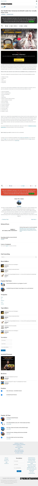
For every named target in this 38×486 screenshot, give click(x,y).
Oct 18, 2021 (8, 419)
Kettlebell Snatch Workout (11, 394)
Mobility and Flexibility (26, 230)
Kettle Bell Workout (31, 457)
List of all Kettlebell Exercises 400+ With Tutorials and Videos (18, 422)
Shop (2, 1)
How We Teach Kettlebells (19, 451)
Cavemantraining (29, 228)
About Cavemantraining (19, 450)
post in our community (24, 137)
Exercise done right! (23, 229)
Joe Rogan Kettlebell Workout (12, 417)
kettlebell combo (10, 14)
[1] (3, 284)
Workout (2, 300)
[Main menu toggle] (36, 7)
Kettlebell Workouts (33, 229)
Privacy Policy (19, 445)
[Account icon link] (36, 1)
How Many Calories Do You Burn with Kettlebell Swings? (17, 427)
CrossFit (33, 228)
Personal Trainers (33, 230)
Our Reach (6, 459)
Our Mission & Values (19, 452)
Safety (19, 448)
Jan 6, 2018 (8, 429)
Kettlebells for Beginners (19, 443)
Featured (27, 229)
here (5, 139)
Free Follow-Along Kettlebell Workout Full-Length (31, 462)
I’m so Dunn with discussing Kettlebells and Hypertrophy (9, 238)
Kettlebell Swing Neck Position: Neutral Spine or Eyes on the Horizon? (19, 288)
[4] (3, 433)
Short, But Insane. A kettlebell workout (14, 390)
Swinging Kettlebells (31, 459)
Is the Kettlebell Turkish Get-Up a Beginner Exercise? (16, 283)
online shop (17, 140)
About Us (6, 457)
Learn (2, 302)
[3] (3, 428)
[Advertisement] (19, 405)
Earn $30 (4, 1)
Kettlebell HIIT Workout (31, 464)
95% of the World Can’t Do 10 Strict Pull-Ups (14, 437)
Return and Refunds (19, 447)
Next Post (34, 219)
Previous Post (4, 219)
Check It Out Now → (19, 60)
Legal (6, 462)
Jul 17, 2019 (8, 438)
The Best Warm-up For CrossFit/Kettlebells (28, 227)
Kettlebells (3, 14)
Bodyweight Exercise (23, 228)
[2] (3, 289)
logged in (7, 245)
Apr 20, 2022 (8, 424)
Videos (21, 231)
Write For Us (6, 460)
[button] (36, 4)
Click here (31, 21)
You (1, 298)
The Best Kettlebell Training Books (19, 444)
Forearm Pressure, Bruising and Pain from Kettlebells (16, 432)
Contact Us (6, 463)
